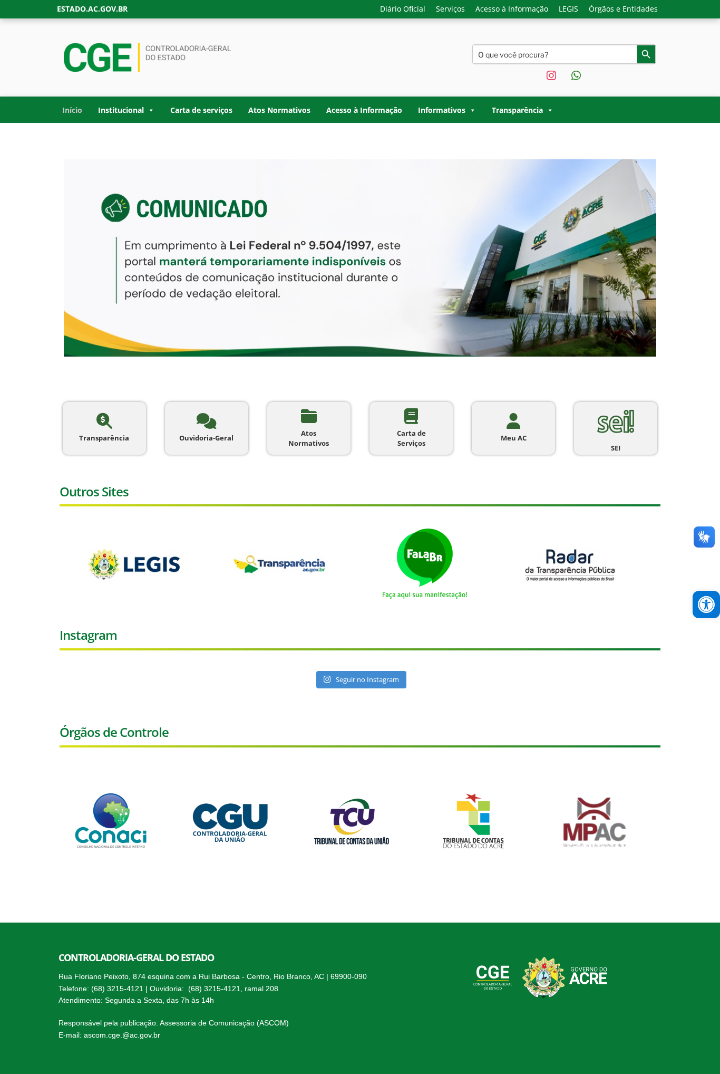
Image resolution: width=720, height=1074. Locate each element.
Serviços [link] (450, 9)
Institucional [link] (121, 110)
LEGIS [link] (568, 9)
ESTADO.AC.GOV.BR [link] (92, 9)
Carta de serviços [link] (201, 110)
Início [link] (72, 110)
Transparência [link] (517, 110)
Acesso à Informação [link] (511, 9)
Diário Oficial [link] (402, 9)
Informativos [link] (441, 110)
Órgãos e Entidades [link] (623, 9)
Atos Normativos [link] (279, 110)
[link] (706, 604)
